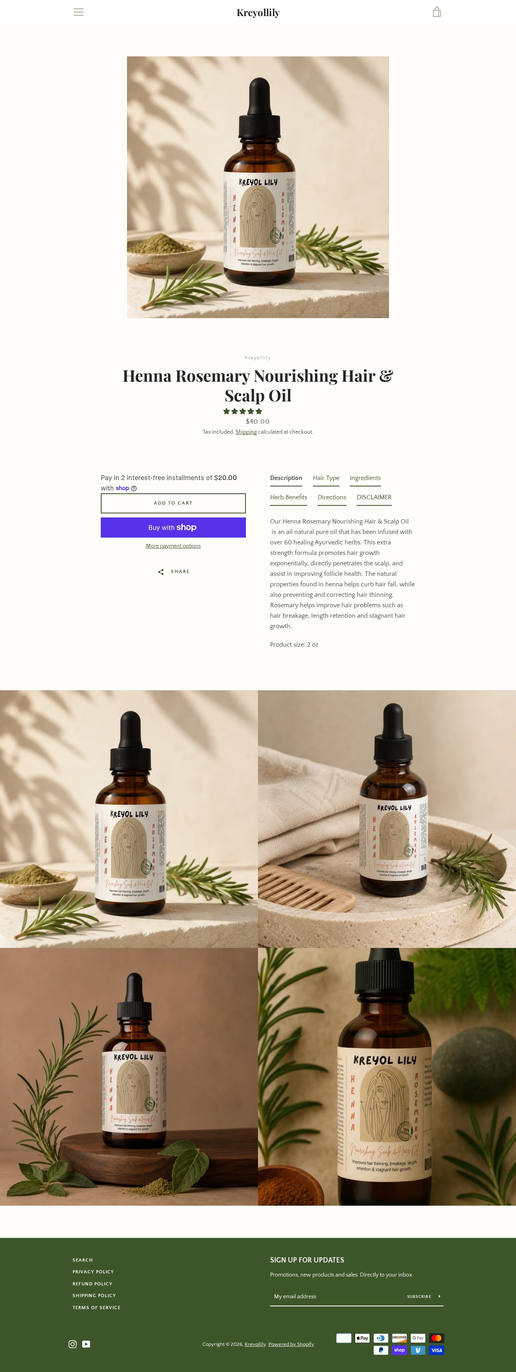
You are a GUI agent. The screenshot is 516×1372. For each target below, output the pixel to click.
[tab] (286, 479)
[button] (243, 411)
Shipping (246, 432)
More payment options (173, 546)
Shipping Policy (94, 1295)
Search (83, 1260)
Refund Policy (92, 1284)
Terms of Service (97, 1307)
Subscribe (420, 1297)
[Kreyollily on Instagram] (73, 1343)
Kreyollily (258, 12)
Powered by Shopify (291, 1344)
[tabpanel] (342, 580)
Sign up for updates (307, 1260)
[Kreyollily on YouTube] (86, 1343)
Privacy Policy (93, 1272)
